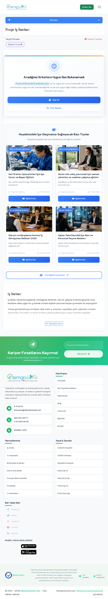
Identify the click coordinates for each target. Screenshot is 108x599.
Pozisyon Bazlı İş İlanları (17, 478)
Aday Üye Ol (63, 470)
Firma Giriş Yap (64, 493)
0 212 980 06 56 (21, 421)
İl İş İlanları (11, 486)
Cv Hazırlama (12, 455)
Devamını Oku (55, 323)
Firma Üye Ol (63, 486)
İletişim (61, 426)
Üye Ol (56, 100)
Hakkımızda (62, 396)
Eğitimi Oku (31, 198)
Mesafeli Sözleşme (66, 463)
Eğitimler (61, 418)
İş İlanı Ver (86, 7)
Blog (59, 403)
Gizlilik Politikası (64, 455)
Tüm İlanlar (55, 108)
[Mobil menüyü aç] (99, 7)
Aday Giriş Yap (64, 478)
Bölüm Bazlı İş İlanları (15, 463)
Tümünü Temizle (94, 39)
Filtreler (54, 20)
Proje (14, 44)
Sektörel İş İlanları (14, 470)
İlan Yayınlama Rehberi (67, 388)
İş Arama (10, 448)
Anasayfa (61, 380)
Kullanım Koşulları (65, 448)
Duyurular (62, 411)
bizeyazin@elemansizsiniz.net (27, 410)
